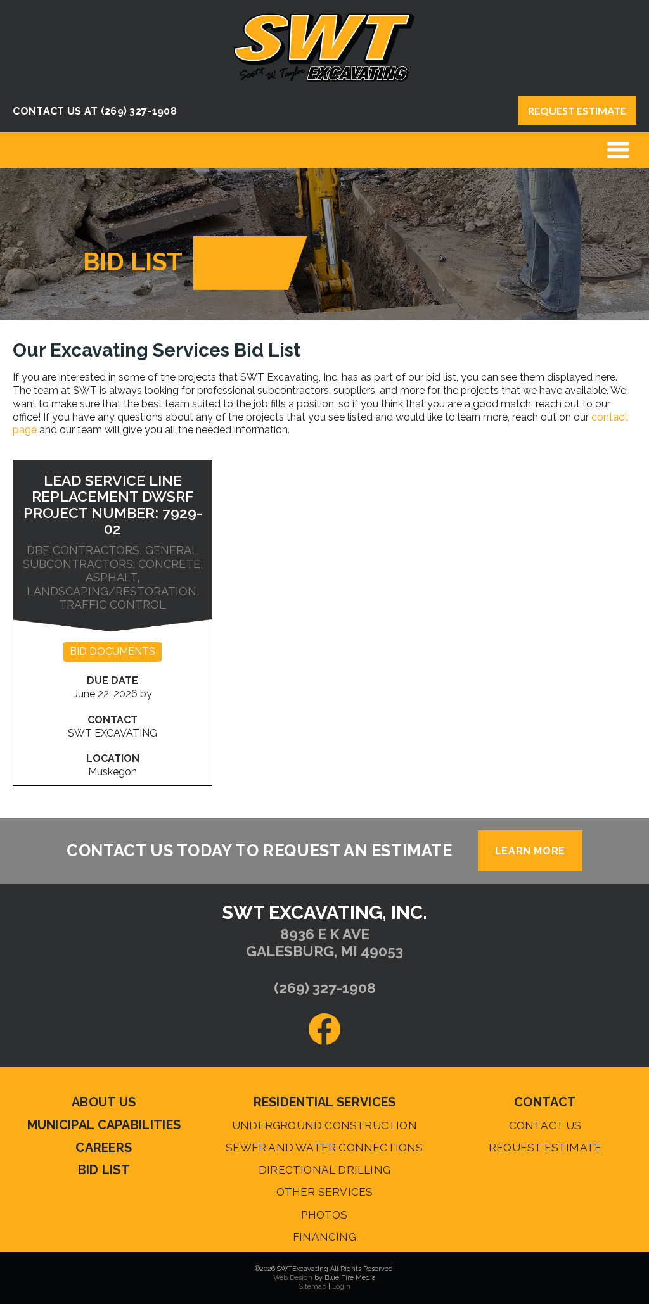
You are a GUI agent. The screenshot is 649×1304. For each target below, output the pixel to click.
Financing (324, 1237)
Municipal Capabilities (104, 1124)
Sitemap (312, 1286)
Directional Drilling (324, 1169)
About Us (104, 1102)
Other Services (324, 1192)
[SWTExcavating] (324, 78)
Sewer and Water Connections (324, 1147)
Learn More (530, 851)
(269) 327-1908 (139, 111)
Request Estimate (577, 110)
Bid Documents (112, 651)
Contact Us (545, 1125)
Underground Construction (324, 1125)
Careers (103, 1147)
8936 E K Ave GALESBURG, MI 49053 (324, 942)
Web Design (292, 1278)
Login (341, 1286)
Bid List (104, 1169)
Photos (324, 1214)
